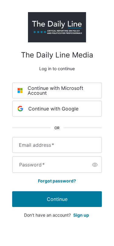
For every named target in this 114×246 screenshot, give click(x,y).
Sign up (81, 215)
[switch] (95, 164)
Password (32, 164)
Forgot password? (57, 180)
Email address (36, 145)
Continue (57, 199)
